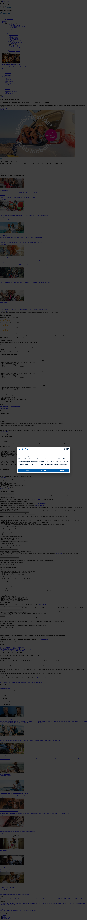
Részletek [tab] (43, 452)
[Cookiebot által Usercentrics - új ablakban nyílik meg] (63, 449)
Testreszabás (43, 470)
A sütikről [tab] (61, 452)
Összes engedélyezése (60, 470)
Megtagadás (26, 470)
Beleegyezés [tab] (25, 452)
